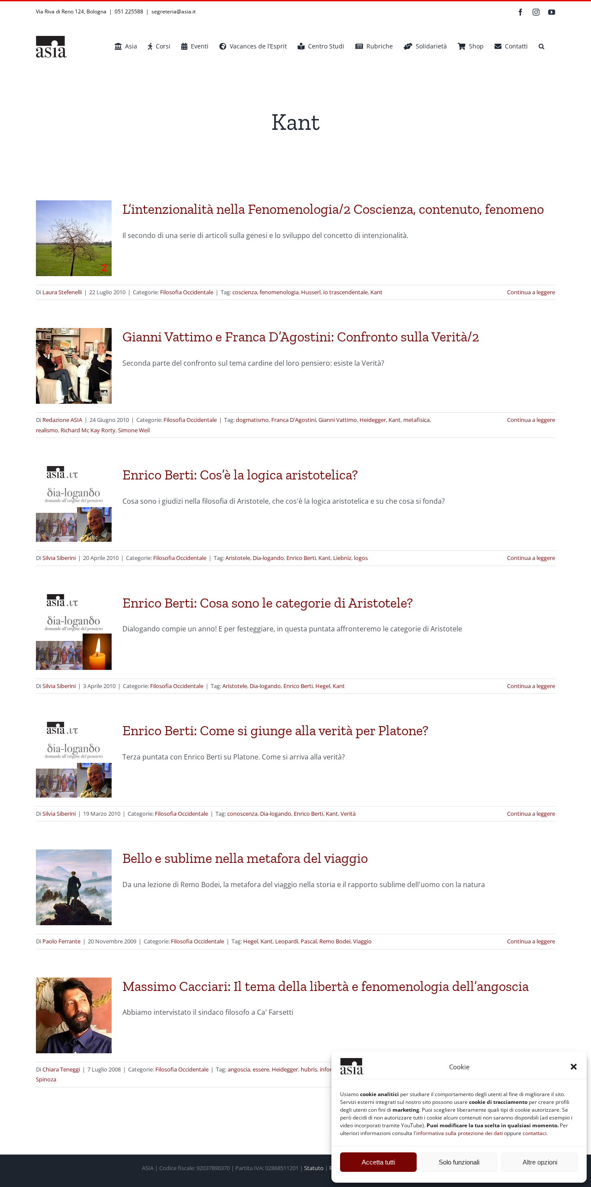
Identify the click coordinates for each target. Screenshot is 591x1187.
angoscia (239, 1069)
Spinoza (46, 1079)
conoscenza (242, 813)
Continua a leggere (531, 292)
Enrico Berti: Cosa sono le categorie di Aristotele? (267, 603)
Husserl (311, 292)
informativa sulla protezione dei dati (459, 1133)
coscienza (244, 292)
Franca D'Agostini (293, 420)
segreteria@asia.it (173, 11)
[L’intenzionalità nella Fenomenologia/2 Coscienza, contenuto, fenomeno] (74, 238)
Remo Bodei (334, 941)
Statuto (314, 1168)
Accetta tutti (378, 1162)
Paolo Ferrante (61, 941)
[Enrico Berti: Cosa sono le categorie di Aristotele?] (74, 632)
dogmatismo (252, 420)
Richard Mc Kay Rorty (88, 430)
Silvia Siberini (59, 558)
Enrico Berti (301, 558)
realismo (47, 430)
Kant (376, 292)
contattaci (534, 1133)
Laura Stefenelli (62, 292)
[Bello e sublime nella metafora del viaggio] (74, 887)
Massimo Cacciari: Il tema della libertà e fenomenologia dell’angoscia (325, 986)
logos (361, 558)
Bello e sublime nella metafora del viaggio (245, 858)
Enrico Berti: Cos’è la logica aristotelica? (240, 474)
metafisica (416, 420)
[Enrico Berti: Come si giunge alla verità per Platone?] (74, 760)
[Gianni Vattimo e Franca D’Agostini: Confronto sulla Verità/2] (74, 366)
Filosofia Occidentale (186, 292)
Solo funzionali (459, 1162)
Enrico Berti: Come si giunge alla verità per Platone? (275, 730)
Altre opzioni (540, 1162)
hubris (309, 1069)
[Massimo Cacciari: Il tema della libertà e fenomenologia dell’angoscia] (74, 1015)
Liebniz (342, 558)
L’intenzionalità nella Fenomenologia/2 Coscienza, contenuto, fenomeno (333, 209)
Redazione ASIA (62, 420)
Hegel (322, 686)
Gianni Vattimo (337, 420)
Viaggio (362, 941)
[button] (573, 1066)
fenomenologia (279, 292)
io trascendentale (345, 292)
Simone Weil (134, 430)
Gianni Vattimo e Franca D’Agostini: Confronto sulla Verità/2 (300, 336)
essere (261, 1069)
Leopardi (286, 941)
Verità (348, 813)
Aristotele (237, 558)
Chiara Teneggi (61, 1069)
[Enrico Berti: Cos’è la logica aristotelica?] (74, 504)
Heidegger (373, 420)
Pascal (309, 941)
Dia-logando (268, 558)
